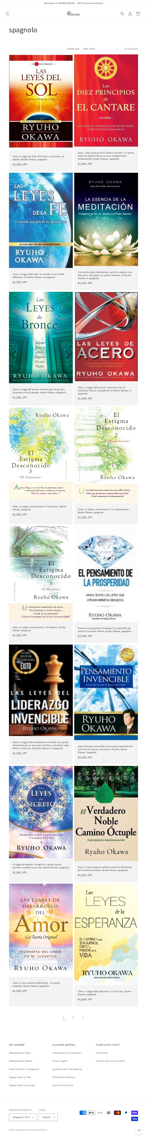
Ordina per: (73, 48)
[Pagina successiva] (83, 1017)
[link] (64, 1017)
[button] (7, 14)
